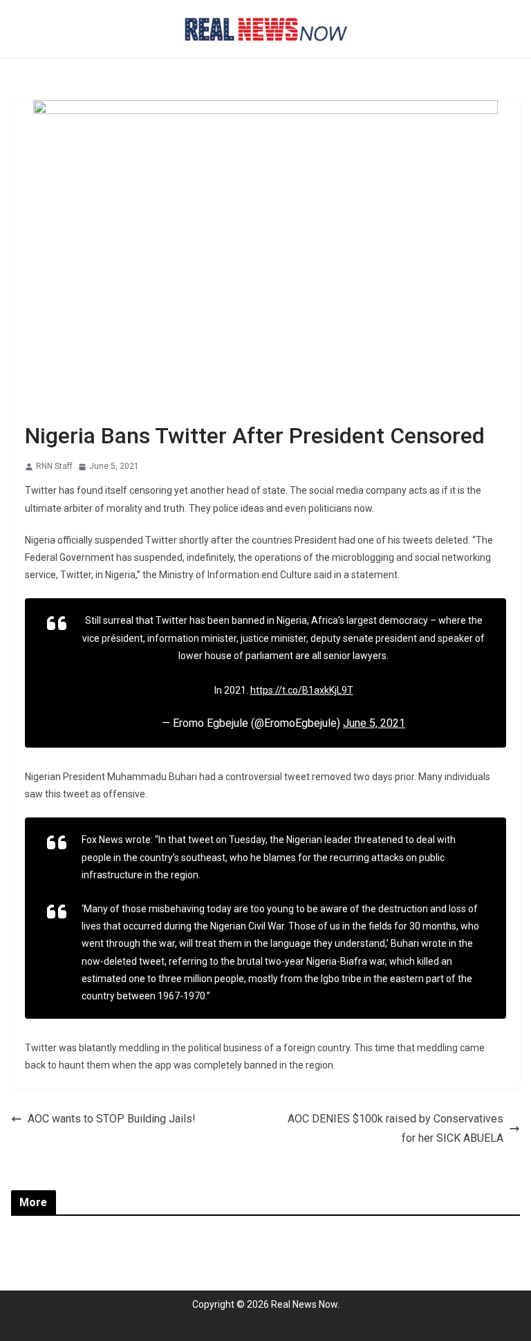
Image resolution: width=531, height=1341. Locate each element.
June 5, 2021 (374, 723)
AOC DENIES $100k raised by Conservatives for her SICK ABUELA (395, 1128)
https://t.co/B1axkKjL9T (301, 690)
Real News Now (304, 1304)
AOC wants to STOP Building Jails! (112, 1118)
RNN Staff (54, 466)
